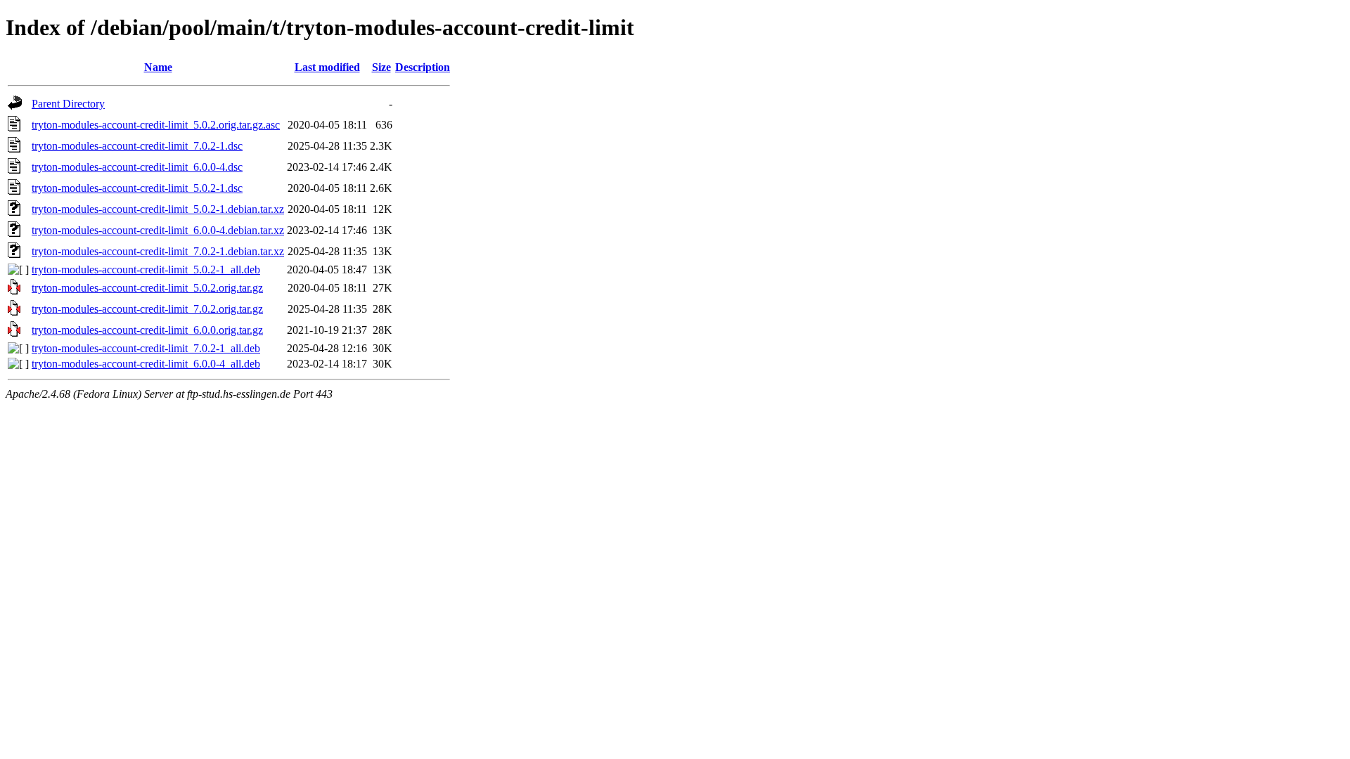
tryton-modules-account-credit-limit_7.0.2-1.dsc (137, 146)
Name (158, 67)
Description (422, 67)
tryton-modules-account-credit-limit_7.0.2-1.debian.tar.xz (158, 251)
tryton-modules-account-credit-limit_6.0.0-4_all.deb (146, 364)
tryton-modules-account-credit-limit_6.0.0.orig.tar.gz (147, 330)
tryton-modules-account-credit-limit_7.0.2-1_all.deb (146, 348)
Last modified (327, 67)
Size (381, 67)
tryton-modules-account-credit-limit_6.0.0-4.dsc (137, 167)
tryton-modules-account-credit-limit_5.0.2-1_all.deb (146, 269)
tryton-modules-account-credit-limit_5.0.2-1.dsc (137, 188)
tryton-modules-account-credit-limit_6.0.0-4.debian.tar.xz (158, 230)
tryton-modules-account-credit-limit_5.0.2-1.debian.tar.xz (158, 209)
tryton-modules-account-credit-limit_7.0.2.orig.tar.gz (147, 309)
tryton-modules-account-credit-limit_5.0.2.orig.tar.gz (147, 288)
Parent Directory (68, 104)
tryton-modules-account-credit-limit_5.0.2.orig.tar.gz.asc (156, 125)
